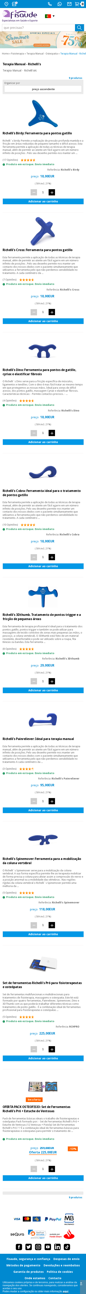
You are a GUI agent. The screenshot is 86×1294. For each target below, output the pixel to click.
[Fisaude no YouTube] (48, 1247)
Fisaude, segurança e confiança (28, 1259)
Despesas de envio (66, 1259)
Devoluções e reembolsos (62, 1265)
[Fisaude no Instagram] (38, 1247)
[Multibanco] (69, 1219)
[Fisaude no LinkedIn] (57, 1247)
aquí (65, 1291)
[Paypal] (53, 1219)
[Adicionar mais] (52, 192)
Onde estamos (35, 1278)
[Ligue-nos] (50, 4)
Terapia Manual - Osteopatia (42, 53)
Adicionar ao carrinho (43, 201)
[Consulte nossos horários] (15, 4)
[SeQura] (17, 1234)
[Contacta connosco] (70, 4)
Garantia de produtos (28, 1271)
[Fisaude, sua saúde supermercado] (20, 16)
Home (5, 53)
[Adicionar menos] (34, 192)
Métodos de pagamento (23, 1265)
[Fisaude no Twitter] (28, 1247)
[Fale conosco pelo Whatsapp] (60, 4)
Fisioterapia (17, 53)
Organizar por (12, 83)
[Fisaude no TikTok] (67, 1247)
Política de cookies (60, 1271)
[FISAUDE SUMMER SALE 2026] (43, 39)
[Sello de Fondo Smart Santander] (63, 1234)
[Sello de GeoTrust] (37, 1234)
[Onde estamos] (7, 4)
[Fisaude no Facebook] (19, 1247)
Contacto (54, 1278)
